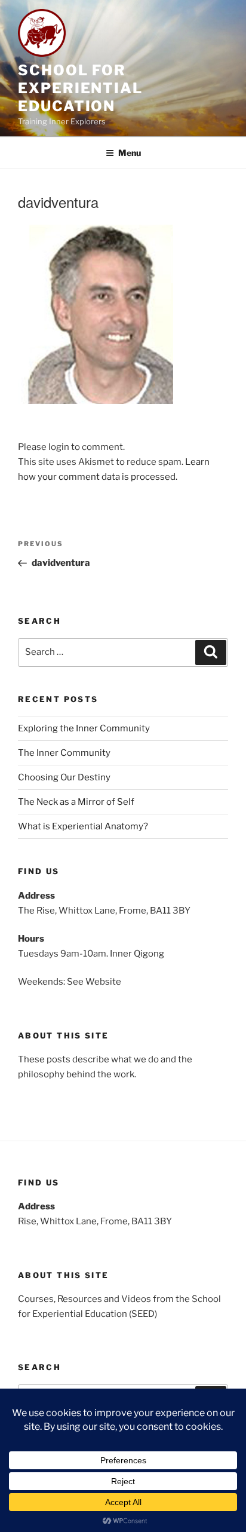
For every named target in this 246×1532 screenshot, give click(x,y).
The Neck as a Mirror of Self (76, 801)
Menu (129, 153)
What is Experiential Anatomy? (83, 826)
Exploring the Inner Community (84, 728)
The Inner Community (64, 752)
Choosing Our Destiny (64, 777)
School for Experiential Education (80, 88)
